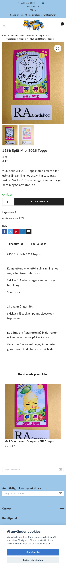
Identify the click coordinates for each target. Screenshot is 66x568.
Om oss (7, 508)
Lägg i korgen (41, 201)
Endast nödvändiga (33, 560)
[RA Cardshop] (33, 25)
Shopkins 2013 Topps (16, 38)
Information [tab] (16, 244)
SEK (32, 10)
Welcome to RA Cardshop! (22, 35)
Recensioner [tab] (38, 244)
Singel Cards (44, 35)
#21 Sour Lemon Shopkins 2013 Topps (29, 441)
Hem (4, 35)
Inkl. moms (32, 6)
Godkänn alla (33, 552)
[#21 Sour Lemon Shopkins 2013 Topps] (33, 411)
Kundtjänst (9, 518)
